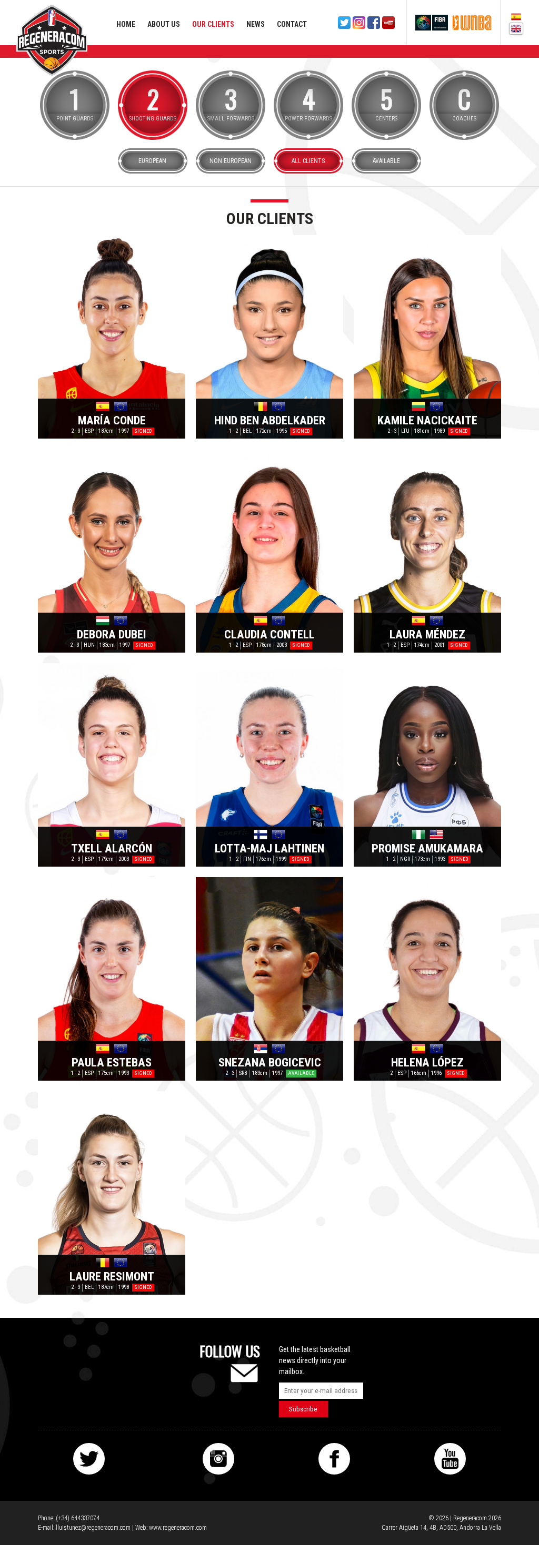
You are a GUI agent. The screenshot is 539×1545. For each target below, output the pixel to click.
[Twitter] (344, 22)
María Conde (112, 420)
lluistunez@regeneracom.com (93, 1527)
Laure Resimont (111, 1276)
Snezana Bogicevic (269, 1062)
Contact (292, 24)
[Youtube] (388, 22)
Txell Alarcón (111, 848)
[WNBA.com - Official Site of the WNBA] (472, 23)
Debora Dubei (111, 634)
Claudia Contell (269, 634)
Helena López (427, 1062)
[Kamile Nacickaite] (427, 337)
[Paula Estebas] (111, 979)
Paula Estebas (112, 1062)
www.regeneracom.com (178, 1527)
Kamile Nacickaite (427, 420)
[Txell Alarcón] (111, 765)
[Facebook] (373, 22)
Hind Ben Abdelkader (269, 420)
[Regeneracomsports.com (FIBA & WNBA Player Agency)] (51, 40)
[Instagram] (359, 22)
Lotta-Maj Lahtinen (269, 848)
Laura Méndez (427, 634)
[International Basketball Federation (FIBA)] (431, 23)
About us (163, 24)
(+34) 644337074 (77, 1518)
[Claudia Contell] (269, 551)
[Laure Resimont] (111, 1193)
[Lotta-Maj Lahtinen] (269, 765)
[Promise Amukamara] (427, 765)
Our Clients (213, 24)
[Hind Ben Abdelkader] (269, 337)
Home (125, 24)
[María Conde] (111, 337)
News (255, 24)
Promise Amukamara (427, 848)
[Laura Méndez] (427, 551)
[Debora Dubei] (111, 551)
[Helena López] (427, 979)
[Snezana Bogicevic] (269, 979)
